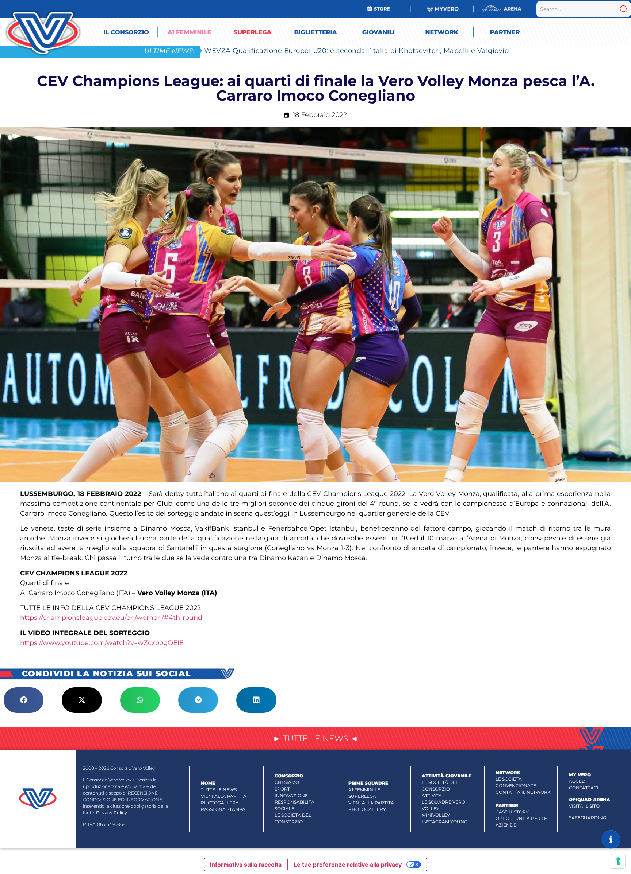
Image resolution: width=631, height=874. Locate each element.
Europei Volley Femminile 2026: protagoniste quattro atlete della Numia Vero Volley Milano (362, 50)
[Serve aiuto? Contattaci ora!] (611, 839)
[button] (23, 700)
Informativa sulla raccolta (246, 864)
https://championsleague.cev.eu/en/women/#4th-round (111, 618)
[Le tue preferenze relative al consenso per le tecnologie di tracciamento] (618, 861)
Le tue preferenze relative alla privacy (348, 864)
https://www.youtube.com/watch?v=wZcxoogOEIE (103, 643)
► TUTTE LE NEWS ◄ (315, 738)
